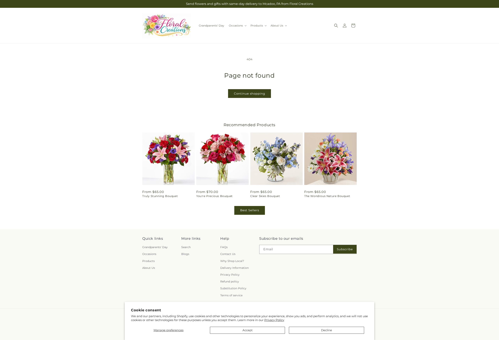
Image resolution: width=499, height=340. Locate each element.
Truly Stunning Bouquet (160, 196)
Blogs (185, 254)
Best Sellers (249, 210)
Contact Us (227, 254)
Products (148, 261)
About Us (148, 268)
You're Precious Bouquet (214, 196)
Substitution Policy (233, 288)
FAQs (224, 247)
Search (186, 247)
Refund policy (229, 281)
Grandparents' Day (155, 247)
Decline (326, 330)
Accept (247, 330)
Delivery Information (234, 268)
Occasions (149, 254)
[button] (237, 25)
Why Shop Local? (232, 261)
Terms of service (231, 295)
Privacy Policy (274, 320)
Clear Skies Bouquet (265, 196)
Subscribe (345, 249)
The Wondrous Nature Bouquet (327, 196)
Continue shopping (249, 93)
